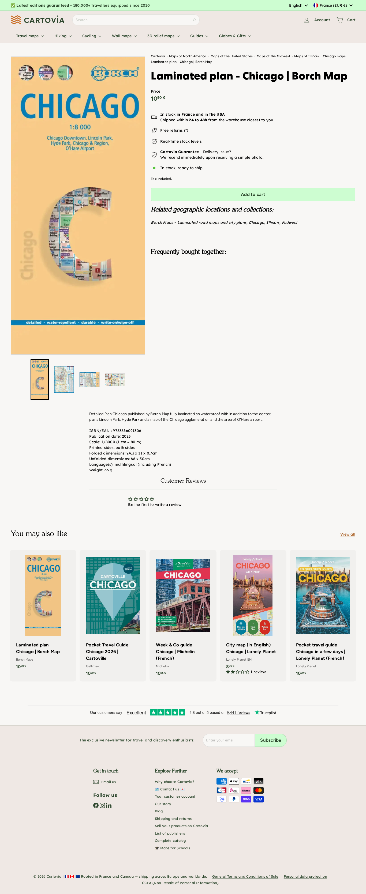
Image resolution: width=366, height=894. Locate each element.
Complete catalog (170, 840)
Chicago (256, 222)
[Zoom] (78, 205)
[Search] (194, 19)
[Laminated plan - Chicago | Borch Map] (253, 286)
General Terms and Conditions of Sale (245, 876)
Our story (163, 804)
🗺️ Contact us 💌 (170, 789)
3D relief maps (161, 35)
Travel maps (28, 35)
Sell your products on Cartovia (181, 826)
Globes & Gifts (233, 35)
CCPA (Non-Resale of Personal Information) (180, 883)
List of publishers (170, 833)
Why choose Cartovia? (174, 781)
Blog (159, 811)
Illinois (272, 222)
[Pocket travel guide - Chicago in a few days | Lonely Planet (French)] (323, 615)
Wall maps (122, 35)
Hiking (61, 35)
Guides (197, 35)
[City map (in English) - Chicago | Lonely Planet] (253, 615)
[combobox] (298, 5)
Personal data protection (305, 876)
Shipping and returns (173, 818)
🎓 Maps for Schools (172, 848)
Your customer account (175, 796)
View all (347, 534)
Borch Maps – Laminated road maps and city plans (199, 222)
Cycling (89, 35)
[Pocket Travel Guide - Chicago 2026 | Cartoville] (113, 615)
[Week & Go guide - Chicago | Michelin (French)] (183, 615)
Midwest (289, 222)
